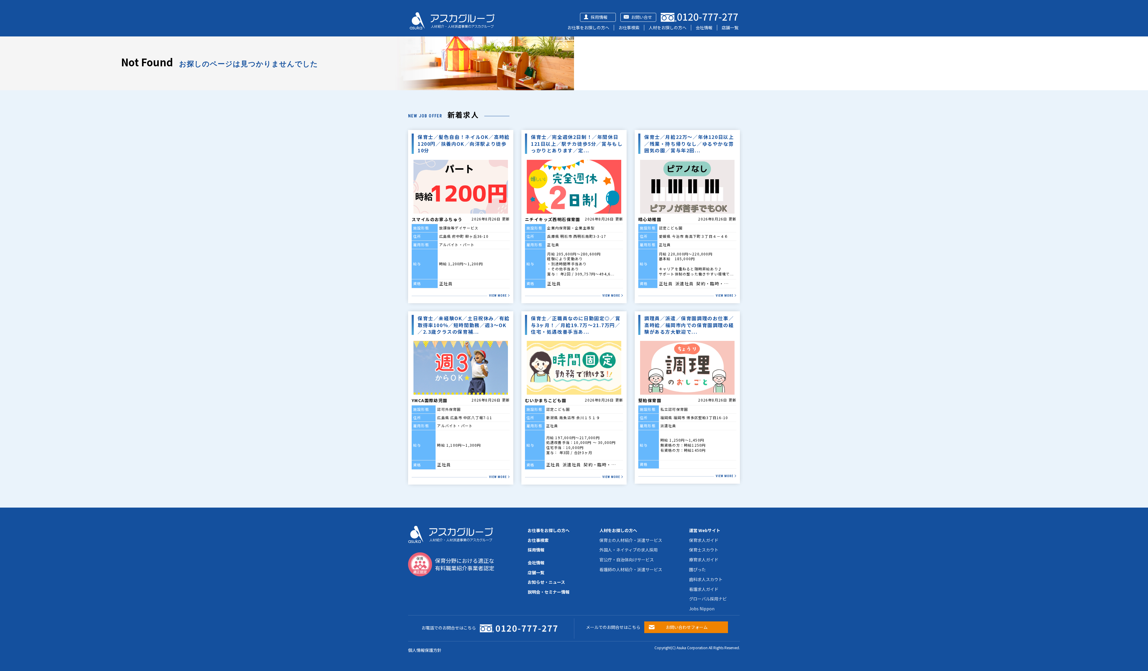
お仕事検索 (629, 27)
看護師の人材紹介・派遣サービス (630, 569)
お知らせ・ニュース (546, 582)
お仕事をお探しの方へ (588, 27)
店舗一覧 (730, 27)
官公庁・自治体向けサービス (626, 560)
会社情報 (704, 27)
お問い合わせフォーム (687, 627)
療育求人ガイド (703, 560)
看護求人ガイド (703, 589)
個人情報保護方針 (425, 650)
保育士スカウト (703, 550)
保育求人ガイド (703, 540)
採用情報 (599, 17)
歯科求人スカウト (706, 579)
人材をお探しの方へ (667, 27)
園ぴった (697, 569)
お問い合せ (641, 17)
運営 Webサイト (704, 530)
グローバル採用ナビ (708, 599)
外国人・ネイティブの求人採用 (628, 550)
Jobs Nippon (702, 609)
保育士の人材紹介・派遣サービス (630, 540)
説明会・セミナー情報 (549, 592)
